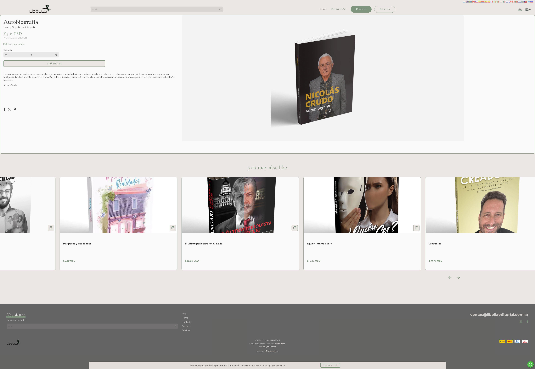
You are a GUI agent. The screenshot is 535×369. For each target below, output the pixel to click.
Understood (330, 365)
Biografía (16, 27)
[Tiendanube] (267, 352)
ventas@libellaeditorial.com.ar (499, 314)
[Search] (220, 9)
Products (337, 9)
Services (385, 9)
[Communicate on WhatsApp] (530, 364)
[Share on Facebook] (4, 109)
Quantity (7, 50)
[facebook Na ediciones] (527, 321)
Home (322, 9)
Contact (361, 9)
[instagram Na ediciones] (521, 321)
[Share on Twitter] (9, 109)
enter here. (280, 344)
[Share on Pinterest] (15, 109)
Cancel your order (267, 347)
